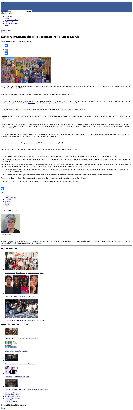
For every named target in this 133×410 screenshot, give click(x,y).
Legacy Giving (9, 21)
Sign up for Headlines (11, 20)
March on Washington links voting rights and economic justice (24, 273)
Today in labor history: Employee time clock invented (21, 338)
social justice (38, 149)
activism (7, 196)
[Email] (68, 50)
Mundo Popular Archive (12, 396)
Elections (7, 201)
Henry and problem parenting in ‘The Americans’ (20, 364)
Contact (7, 18)
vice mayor (31, 103)
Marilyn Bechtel (26, 41)
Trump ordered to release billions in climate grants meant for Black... (26, 320)
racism (7, 205)
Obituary (7, 203)
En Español (8, 16)
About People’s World (11, 393)
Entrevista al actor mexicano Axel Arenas (17, 377)
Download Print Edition (12, 401)
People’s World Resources (13, 398)
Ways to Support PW (11, 23)
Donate (7, 25)
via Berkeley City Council (71, 181)
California (8, 199)
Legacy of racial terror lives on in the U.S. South (19, 296)
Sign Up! (3, 32)
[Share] (68, 45)
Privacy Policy (9, 400)
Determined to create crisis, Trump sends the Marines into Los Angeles (26, 389)
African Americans (10, 198)
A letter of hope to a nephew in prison (16, 351)
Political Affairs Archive (12, 394)
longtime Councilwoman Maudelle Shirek (41, 86)
